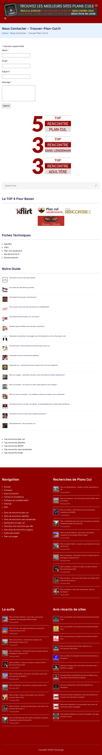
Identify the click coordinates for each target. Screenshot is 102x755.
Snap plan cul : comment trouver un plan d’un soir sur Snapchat (33, 365)
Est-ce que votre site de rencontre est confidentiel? (29, 307)
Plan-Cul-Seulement (13, 251)
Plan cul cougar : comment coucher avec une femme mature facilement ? (37, 375)
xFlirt (6, 247)
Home (5, 33)
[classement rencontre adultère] (51, 166)
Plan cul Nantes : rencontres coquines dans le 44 (28, 685)
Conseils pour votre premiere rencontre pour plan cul (29, 346)
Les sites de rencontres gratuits (21, 287)
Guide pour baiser (12, 533)
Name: (5, 50)
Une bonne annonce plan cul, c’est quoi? (24, 317)
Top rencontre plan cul (14, 439)
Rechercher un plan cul (14, 523)
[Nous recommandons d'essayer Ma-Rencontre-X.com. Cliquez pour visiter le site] (78, 211)
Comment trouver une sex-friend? (22, 278)
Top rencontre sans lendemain (18, 449)
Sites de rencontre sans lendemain (20, 519)
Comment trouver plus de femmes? (22, 297)
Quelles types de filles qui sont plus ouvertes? (26, 326)
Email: (5, 61)
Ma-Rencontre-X (11, 254)
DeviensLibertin (11, 257)
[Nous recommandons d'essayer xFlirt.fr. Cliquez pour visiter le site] (24, 211)
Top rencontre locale (13, 453)
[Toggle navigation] (96, 5)
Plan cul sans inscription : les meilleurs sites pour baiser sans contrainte (36, 394)
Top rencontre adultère (14, 442)
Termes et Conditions (14, 497)
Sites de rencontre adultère (16, 516)
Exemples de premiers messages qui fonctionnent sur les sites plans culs (37, 336)
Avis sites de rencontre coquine (18, 529)
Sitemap (8, 504)
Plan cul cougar (11, 536)
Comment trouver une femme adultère (24, 355)
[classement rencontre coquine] (51, 145)
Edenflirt (8, 244)
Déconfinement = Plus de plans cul (22, 423)
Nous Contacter (11, 493)
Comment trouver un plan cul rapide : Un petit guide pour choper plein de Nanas (39, 404)
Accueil (7, 487)
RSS (6, 507)
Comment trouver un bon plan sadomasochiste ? (27, 414)
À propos (8, 490)
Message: (6, 82)
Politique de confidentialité (16, 500)
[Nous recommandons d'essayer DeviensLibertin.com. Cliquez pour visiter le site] (51, 221)
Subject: (6, 71)
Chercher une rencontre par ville (18, 526)
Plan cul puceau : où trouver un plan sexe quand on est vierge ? (33, 385)
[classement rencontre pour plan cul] (51, 123)
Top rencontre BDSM (13, 446)
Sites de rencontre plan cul (16, 512)
